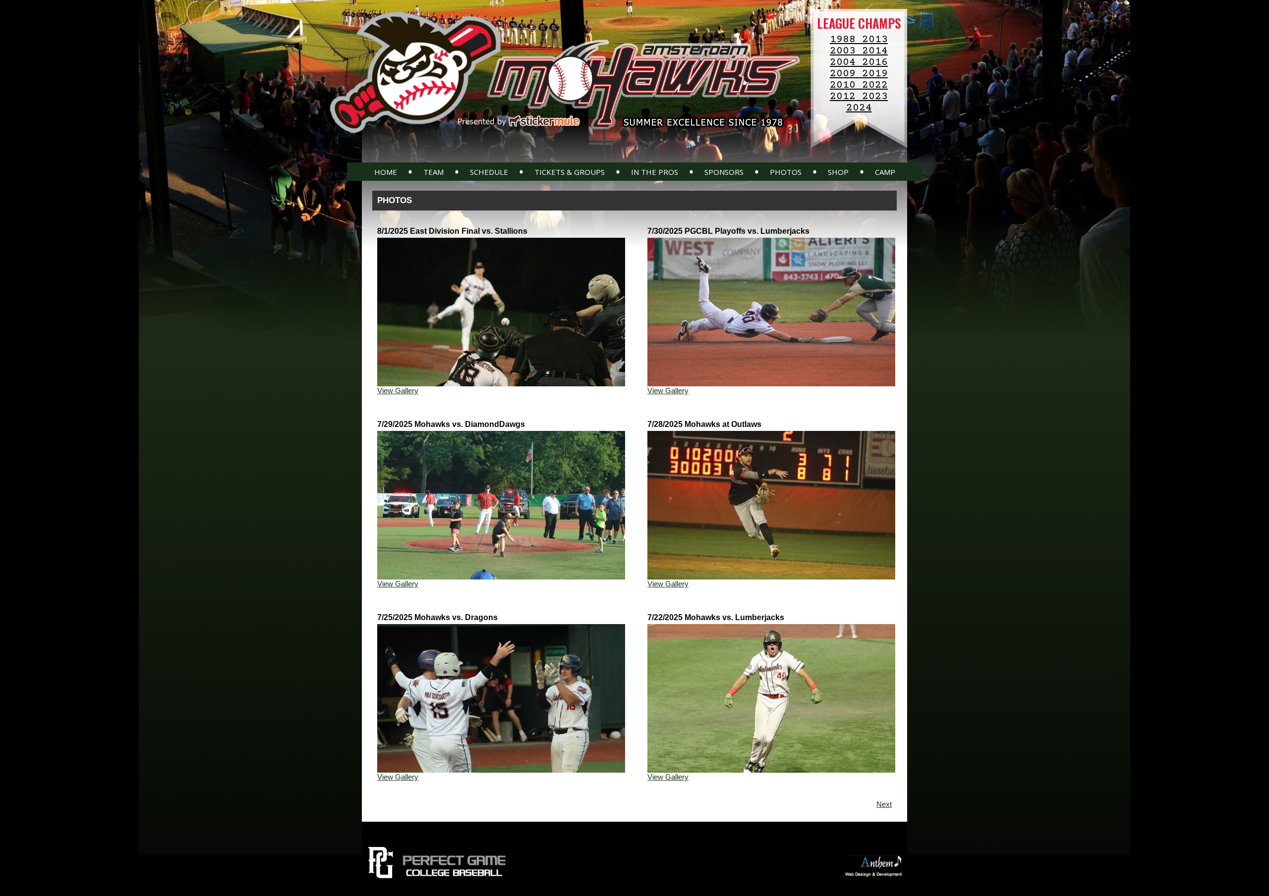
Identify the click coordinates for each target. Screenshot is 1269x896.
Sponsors (724, 172)
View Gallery (397, 390)
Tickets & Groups (569, 172)
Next (884, 804)
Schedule (489, 172)
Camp (885, 172)
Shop (838, 172)
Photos (786, 172)
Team (433, 172)
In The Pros (654, 172)
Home (385, 172)
